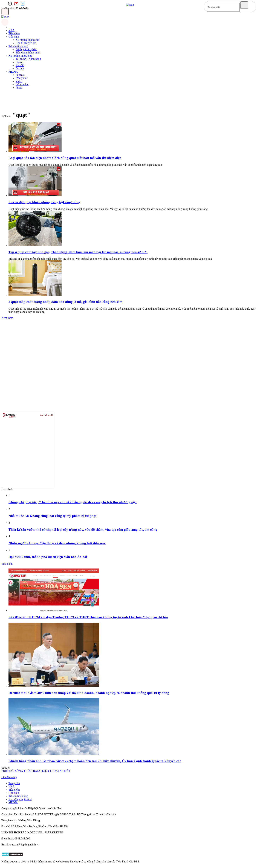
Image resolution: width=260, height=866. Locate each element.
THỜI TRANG (32, 770)
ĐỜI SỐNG (16, 770)
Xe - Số (20, 65)
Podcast (20, 74)
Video (19, 81)
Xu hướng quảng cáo (27, 39)
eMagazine (22, 77)
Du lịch (20, 68)
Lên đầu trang (9, 777)
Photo (19, 87)
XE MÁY (65, 770)
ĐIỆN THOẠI (50, 770)
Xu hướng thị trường (20, 55)
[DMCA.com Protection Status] (12, 855)
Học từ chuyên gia (26, 42)
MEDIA (13, 71)
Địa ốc (19, 62)
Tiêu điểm (14, 33)
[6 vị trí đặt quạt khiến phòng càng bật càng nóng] (35, 195)
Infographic (22, 84)
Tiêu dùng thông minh (28, 52)
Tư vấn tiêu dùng (18, 46)
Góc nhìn (13, 36)
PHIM (4, 770)
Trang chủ (14, 783)
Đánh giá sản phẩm (26, 49)
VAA (11, 30)
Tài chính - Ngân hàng (28, 58)
